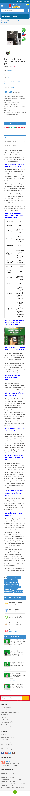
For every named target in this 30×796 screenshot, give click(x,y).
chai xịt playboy (8, 591)
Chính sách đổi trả (5, 739)
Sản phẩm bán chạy (11, 637)
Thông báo (4, 734)
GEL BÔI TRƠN (4, 719)
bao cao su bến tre (18, 591)
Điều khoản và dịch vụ (6, 744)
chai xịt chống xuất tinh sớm (11, 589)
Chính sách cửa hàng (12, 598)
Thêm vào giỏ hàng (15, 123)
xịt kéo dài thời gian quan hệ (11, 579)
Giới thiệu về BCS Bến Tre (7, 737)
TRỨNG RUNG (4, 715)
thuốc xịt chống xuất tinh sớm (11, 584)
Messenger (21, 795)
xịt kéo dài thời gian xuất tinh (13, 577)
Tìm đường (3, 795)
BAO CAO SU (4, 717)
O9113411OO (12, 127)
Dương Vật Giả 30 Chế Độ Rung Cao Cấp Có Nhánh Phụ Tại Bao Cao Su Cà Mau (17, 686)
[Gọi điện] (15, 792)
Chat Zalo (9, 795)
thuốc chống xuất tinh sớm (11, 582)
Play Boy (13, 66)
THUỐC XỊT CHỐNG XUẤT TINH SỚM (10, 712)
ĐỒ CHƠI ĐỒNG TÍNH (6, 710)
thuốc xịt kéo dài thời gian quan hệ (13, 586)
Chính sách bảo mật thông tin (8, 742)
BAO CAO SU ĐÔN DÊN (7, 722)
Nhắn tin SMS (26, 795)
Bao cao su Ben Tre (6, 707)
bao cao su (20, 416)
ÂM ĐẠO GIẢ (4, 724)
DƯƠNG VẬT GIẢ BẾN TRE (7, 727)
